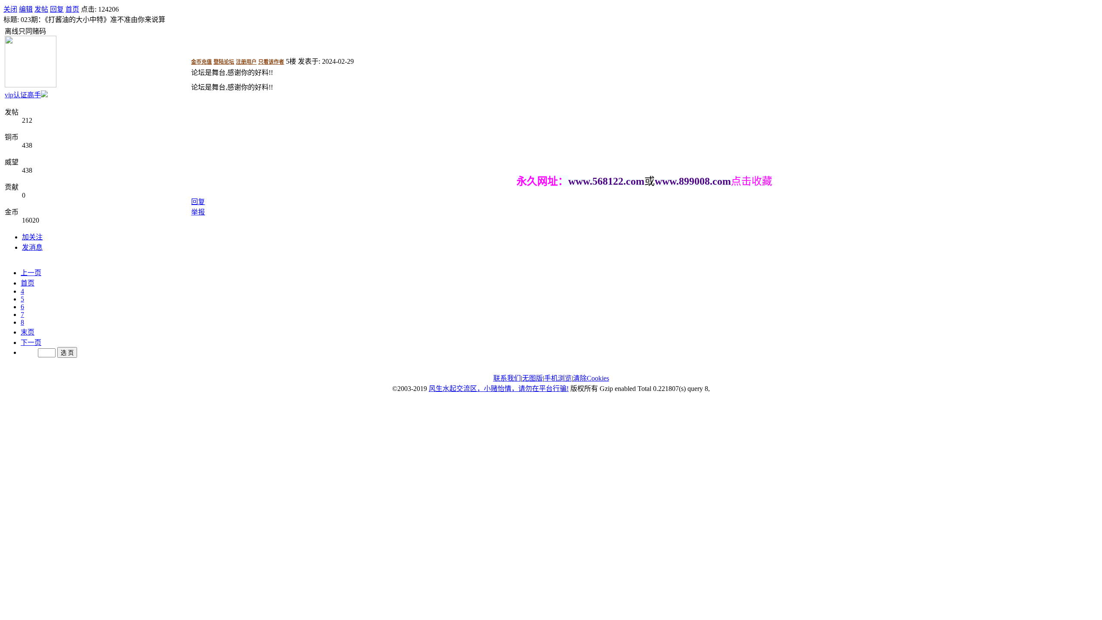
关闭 (10, 9)
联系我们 (507, 378)
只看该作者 (271, 62)
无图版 (532, 378)
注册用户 (246, 62)
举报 (198, 212)
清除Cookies (591, 378)
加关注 (32, 237)
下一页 (31, 342)
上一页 (31, 272)
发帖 (41, 9)
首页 (72, 9)
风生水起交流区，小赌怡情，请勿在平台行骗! (499, 388)
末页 (27, 332)
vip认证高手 (23, 95)
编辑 (26, 9)
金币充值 (201, 62)
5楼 (291, 61)
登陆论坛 (224, 62)
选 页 (67, 353)
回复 (57, 9)
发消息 (32, 247)
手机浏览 (558, 378)
